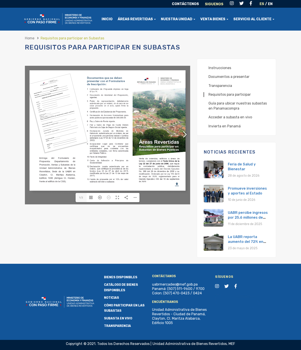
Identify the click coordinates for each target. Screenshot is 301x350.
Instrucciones (219, 68)
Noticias (111, 298)
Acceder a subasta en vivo (230, 117)
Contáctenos (185, 4)
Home (29, 38)
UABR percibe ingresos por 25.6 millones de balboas (248, 218)
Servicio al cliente (252, 19)
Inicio (107, 19)
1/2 (81, 197)
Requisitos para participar (229, 94)
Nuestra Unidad (177, 19)
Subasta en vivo (118, 318)
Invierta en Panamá (224, 126)
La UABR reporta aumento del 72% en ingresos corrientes (245, 242)
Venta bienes (213, 19)
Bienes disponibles (120, 277)
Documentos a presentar (228, 77)
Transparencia (220, 86)
